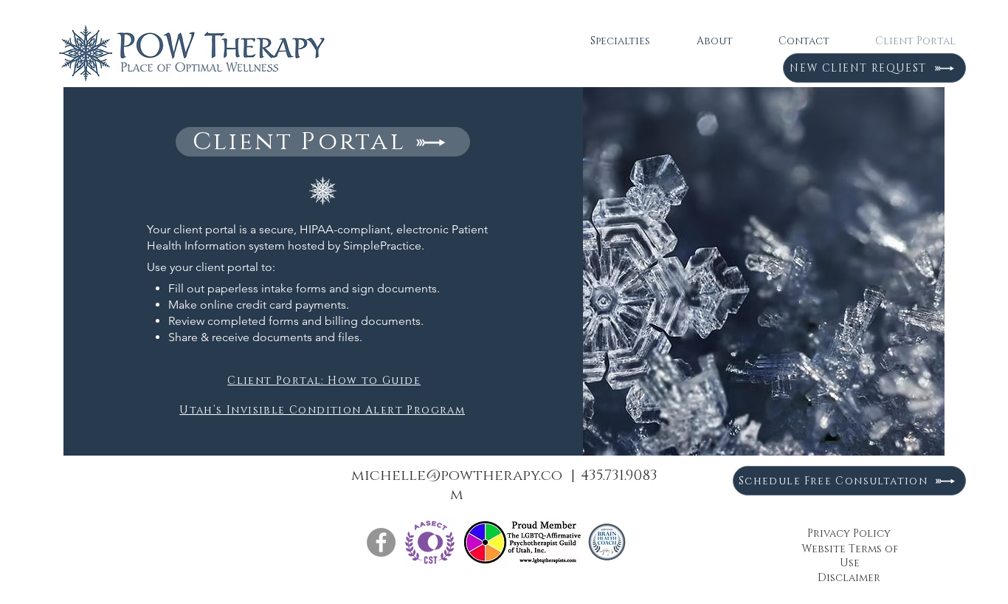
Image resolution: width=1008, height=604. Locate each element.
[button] (620, 41)
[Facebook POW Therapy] (381, 542)
